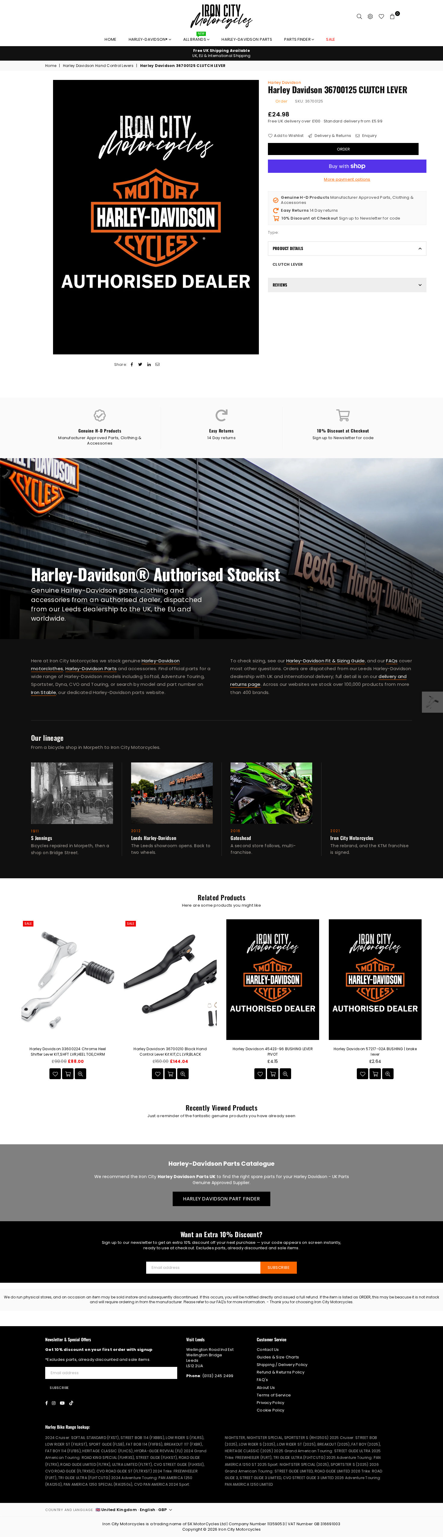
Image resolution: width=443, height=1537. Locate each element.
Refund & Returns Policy (280, 1372)
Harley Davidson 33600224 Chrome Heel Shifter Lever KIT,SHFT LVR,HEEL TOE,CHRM (68, 1051)
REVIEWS (280, 285)
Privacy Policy (270, 1402)
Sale (28, 923)
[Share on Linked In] (149, 364)
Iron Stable (43, 692)
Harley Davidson (284, 82)
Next (433, 1003)
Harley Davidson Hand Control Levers (98, 65)
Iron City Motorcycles (239, 1529)
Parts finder (298, 39)
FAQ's (262, 1380)
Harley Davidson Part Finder (221, 1198)
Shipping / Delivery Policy (282, 1364)
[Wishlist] (381, 16)
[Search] (359, 16)
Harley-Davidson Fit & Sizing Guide (325, 661)
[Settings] (370, 16)
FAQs (391, 661)
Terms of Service (274, 1395)
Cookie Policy (270, 1410)
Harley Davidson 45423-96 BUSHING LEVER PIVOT (273, 1051)
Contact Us (268, 1349)
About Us (266, 1387)
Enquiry (369, 135)
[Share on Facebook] (132, 364)
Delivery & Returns (332, 135)
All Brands (195, 37)
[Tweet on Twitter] (140, 364)
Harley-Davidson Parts (247, 39)
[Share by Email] (157, 364)
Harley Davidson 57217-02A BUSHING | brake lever (375, 1051)
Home (110, 39)
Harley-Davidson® (149, 39)
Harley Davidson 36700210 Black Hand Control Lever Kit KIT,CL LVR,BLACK (170, 1051)
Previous (10, 1003)
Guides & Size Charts (278, 1357)
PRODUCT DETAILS (288, 248)
